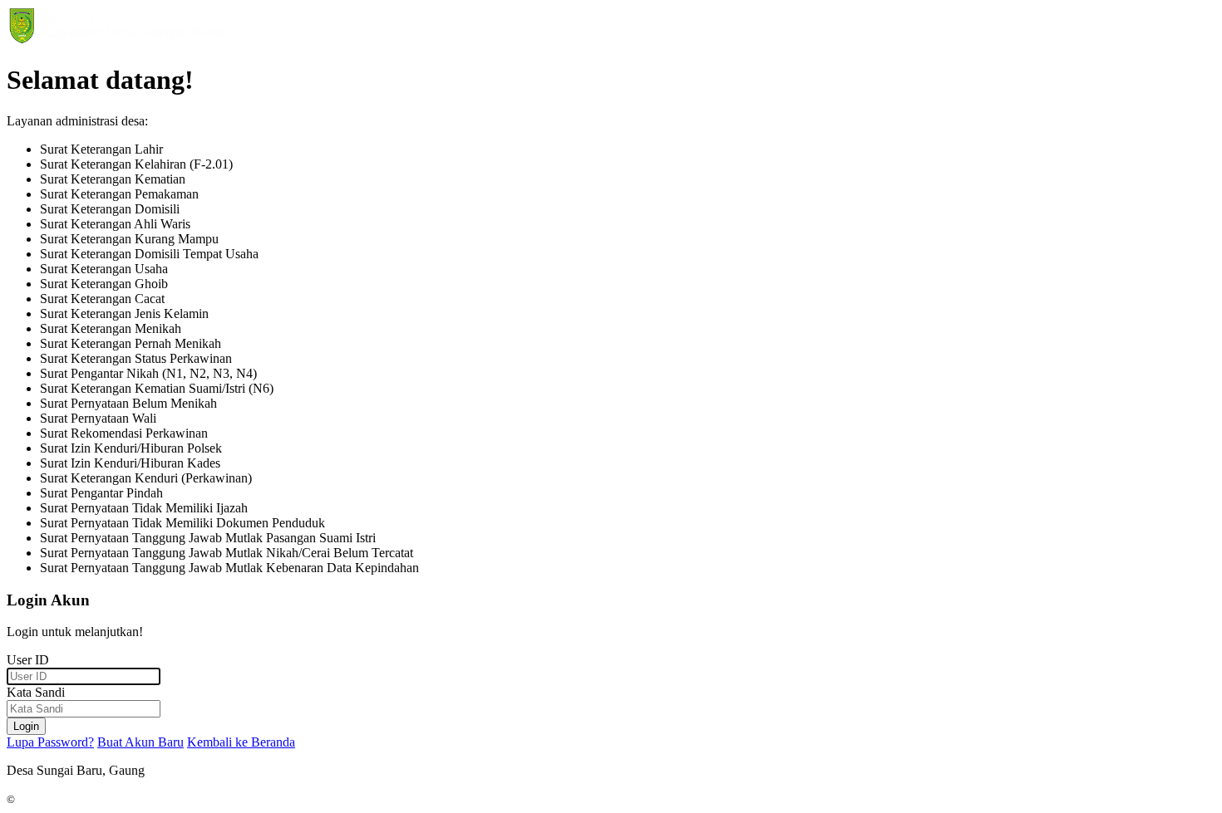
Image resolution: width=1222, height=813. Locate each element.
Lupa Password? (50, 742)
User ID (28, 660)
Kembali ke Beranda (241, 742)
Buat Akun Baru (140, 742)
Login (26, 726)
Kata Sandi (36, 692)
